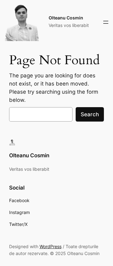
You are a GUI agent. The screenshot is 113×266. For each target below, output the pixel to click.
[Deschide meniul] (106, 22)
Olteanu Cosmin (66, 17)
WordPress (51, 246)
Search (90, 114)
